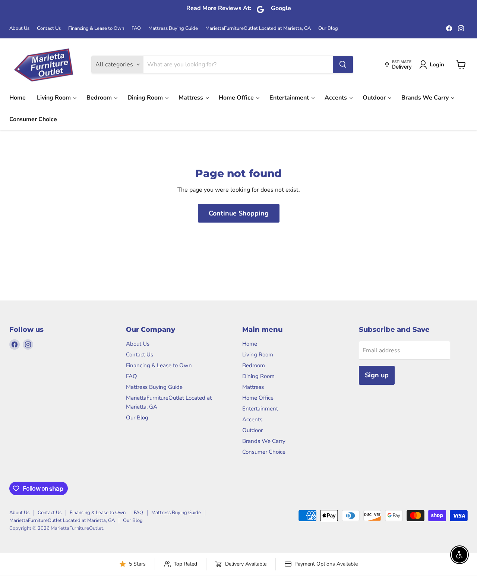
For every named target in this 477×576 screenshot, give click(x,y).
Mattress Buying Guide (173, 28)
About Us (19, 28)
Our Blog (328, 28)
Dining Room (145, 98)
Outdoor (375, 98)
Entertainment (289, 98)
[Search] (343, 64)
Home (17, 98)
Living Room (54, 98)
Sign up (377, 375)
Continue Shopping (239, 213)
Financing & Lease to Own (96, 28)
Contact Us (49, 28)
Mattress (192, 98)
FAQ (136, 28)
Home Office (237, 98)
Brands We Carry (425, 98)
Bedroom (99, 98)
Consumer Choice (33, 119)
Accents (336, 98)
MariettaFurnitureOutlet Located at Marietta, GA (258, 28)
